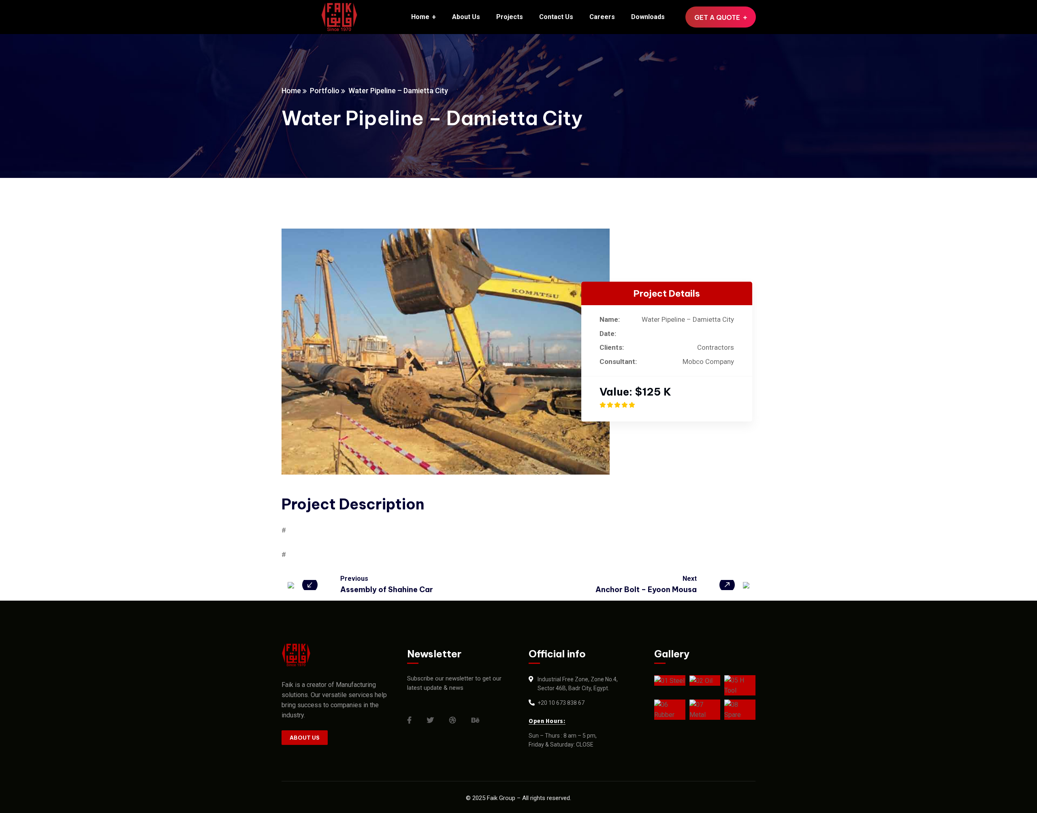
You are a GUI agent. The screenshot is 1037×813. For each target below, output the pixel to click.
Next (690, 578)
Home (291, 90)
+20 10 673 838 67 (561, 703)
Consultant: (618, 361)
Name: (610, 319)
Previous (354, 578)
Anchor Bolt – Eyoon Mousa (646, 589)
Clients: (612, 347)
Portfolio (324, 90)
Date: (608, 333)
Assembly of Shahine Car (386, 589)
